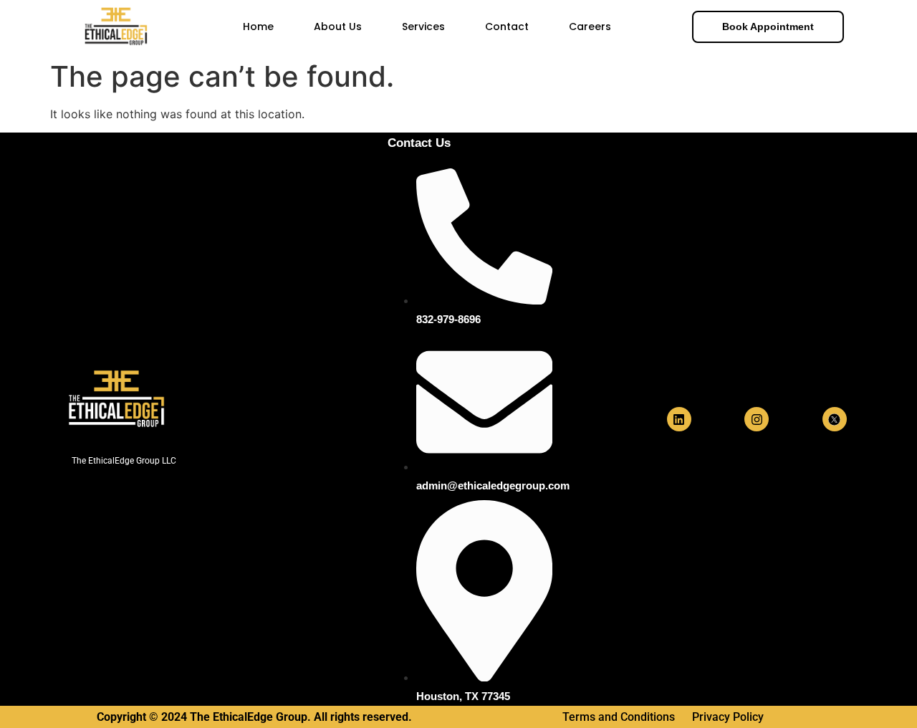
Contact (507, 26)
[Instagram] (756, 419)
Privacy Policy (728, 717)
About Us (338, 26)
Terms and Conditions (620, 717)
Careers (590, 26)
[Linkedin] (679, 419)
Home (258, 26)
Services (423, 26)
